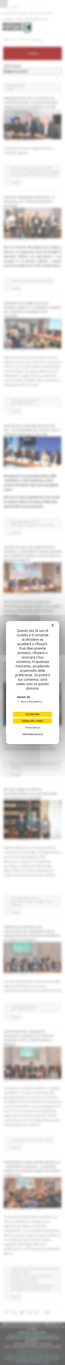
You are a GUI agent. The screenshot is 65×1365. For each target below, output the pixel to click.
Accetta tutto (32, 714)
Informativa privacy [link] (32, 734)
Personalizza (32, 727)
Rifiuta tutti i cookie (32, 721)
